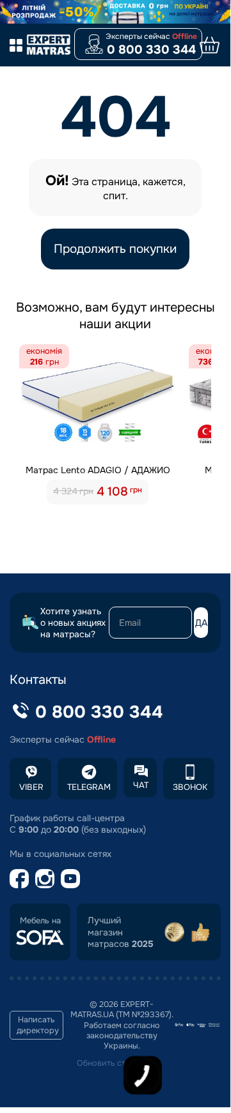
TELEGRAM (89, 787)
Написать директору (38, 1025)
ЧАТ (140, 785)
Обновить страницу (115, 1063)
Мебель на (40, 921)
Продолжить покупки (115, 249)
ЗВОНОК (190, 787)
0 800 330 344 (151, 49)
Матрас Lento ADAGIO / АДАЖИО (98, 470)
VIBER (31, 787)
